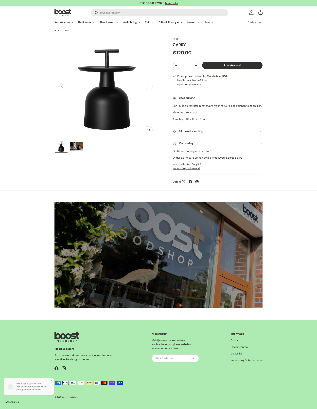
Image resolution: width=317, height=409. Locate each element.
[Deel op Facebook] (190, 181)
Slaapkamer (107, 22)
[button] (260, 12)
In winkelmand (232, 65)
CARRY (66, 31)
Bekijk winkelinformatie (189, 84)
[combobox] (159, 12)
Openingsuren (239, 347)
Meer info (171, 3)
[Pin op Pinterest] (197, 181)
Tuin (147, 22)
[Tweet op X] (183, 181)
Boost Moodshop (70, 397)
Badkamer (84, 22)
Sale (207, 22)
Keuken (191, 22)
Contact (235, 340)
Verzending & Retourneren (247, 360)
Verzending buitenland (186, 168)
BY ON (176, 38)
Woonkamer (62, 22)
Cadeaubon (255, 22)
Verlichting (130, 22)
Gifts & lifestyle (168, 22)
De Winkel (237, 353)
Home (57, 31)
